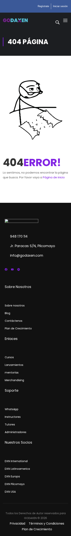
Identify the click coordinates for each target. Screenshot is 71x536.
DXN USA (10, 492)
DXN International (16, 461)
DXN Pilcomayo (15, 484)
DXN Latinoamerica (17, 469)
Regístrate (43, 6)
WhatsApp (11, 409)
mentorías (12, 372)
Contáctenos (13, 321)
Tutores (10, 424)
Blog (7, 313)
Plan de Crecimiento (18, 328)
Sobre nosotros (15, 305)
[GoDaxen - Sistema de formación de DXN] (15, 20)
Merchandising (14, 380)
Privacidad (17, 523)
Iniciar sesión (60, 6)
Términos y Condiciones (46, 523)
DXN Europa (12, 476)
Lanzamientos (14, 365)
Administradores (15, 432)
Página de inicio (54, 177)
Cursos (9, 357)
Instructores (13, 417)
